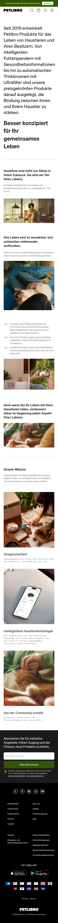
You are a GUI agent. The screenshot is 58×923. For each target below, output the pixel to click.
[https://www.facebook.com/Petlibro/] (15, 791)
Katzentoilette (12, 803)
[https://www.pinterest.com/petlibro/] (22, 791)
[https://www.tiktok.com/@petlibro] (36, 791)
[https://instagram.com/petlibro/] (29, 791)
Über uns (36, 803)
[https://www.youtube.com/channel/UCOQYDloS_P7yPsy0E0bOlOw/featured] (42, 791)
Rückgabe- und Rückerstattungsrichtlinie (17, 841)
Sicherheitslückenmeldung (43, 850)
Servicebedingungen (35, 776)
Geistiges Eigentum (40, 845)
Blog (34, 819)
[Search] (32, 10)
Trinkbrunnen (12, 808)
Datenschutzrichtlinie (16, 776)
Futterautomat (13, 813)
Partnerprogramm (40, 813)
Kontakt (36, 808)
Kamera (10, 819)
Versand (10, 835)
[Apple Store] (17, 873)
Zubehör (10, 824)
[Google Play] (39, 873)
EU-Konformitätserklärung (43, 855)
